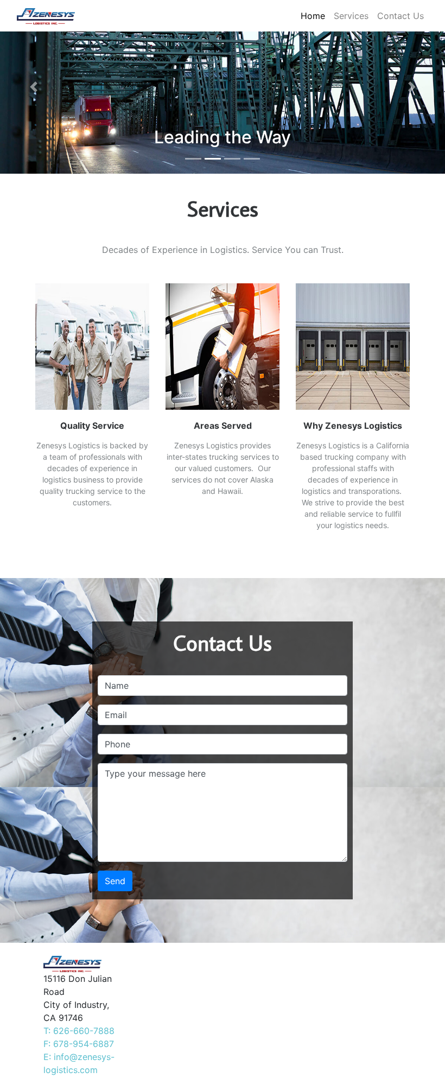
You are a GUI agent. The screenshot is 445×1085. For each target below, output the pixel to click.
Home (313, 15)
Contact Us (400, 15)
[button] (33, 87)
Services (351, 15)
